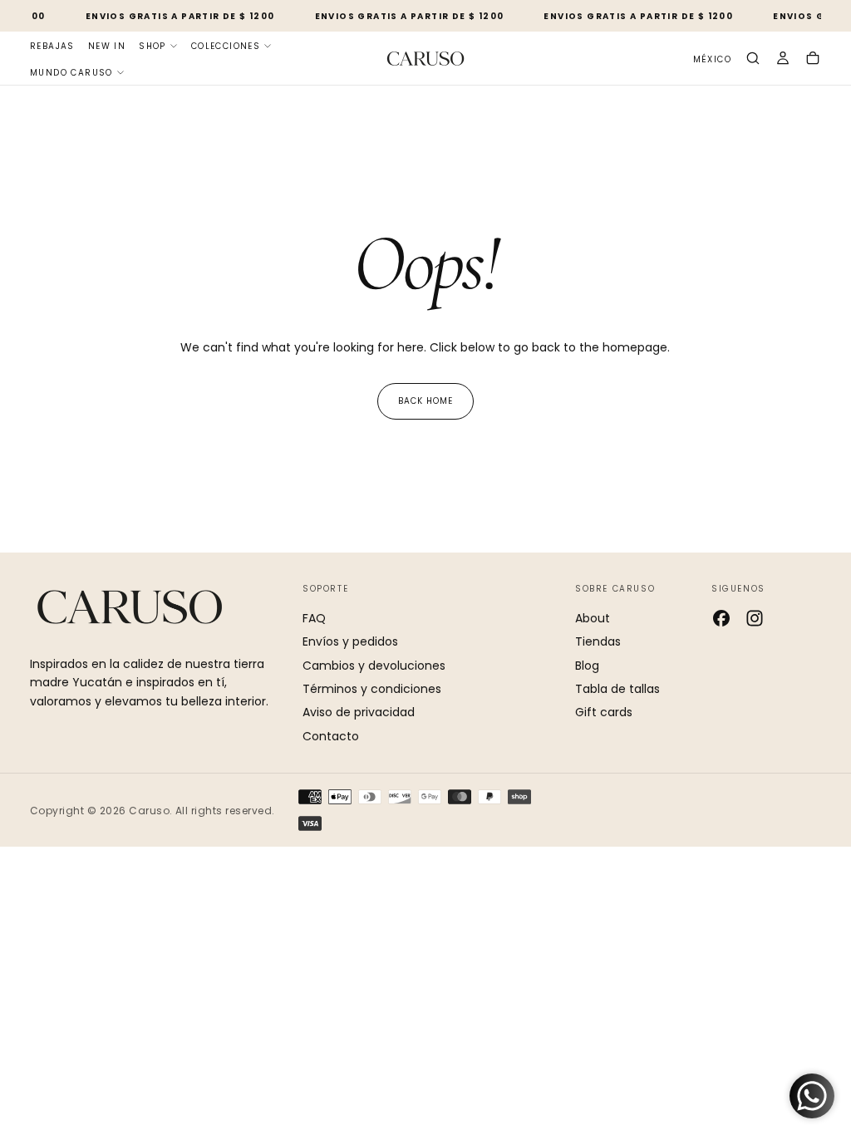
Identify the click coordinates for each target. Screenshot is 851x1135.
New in (106, 46)
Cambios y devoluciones (374, 665)
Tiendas (598, 641)
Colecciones (225, 46)
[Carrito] (812, 60)
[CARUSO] (129, 607)
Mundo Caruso (71, 72)
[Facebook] (721, 618)
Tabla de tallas (617, 689)
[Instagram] (755, 618)
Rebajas (52, 46)
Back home (425, 401)
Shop (152, 46)
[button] (712, 60)
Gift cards (603, 712)
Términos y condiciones (372, 689)
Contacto (331, 736)
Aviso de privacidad (359, 712)
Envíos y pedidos (350, 641)
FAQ (314, 618)
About (592, 618)
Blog (587, 665)
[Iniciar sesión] (783, 60)
